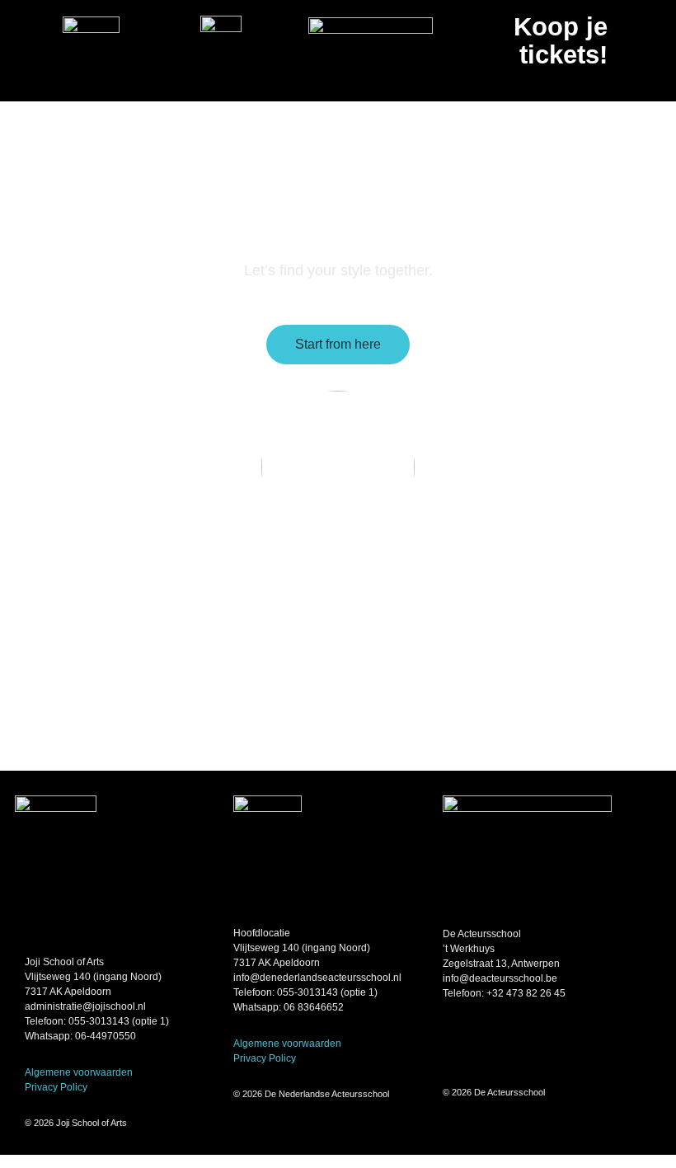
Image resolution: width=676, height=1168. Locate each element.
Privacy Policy (56, 1087)
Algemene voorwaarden (79, 1072)
